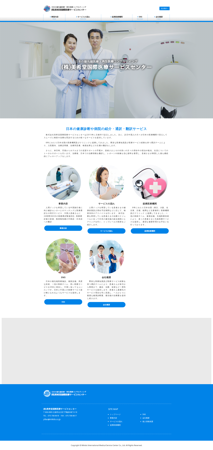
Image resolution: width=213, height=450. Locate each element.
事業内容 (54, 18)
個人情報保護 (147, 421)
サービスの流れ (84, 18)
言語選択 (164, 8)
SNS (140, 18)
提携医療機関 (117, 18)
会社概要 (159, 18)
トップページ (115, 414)
